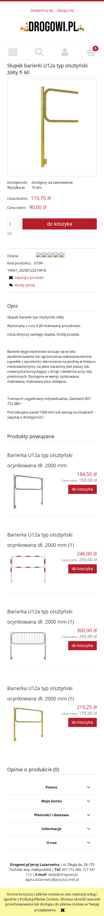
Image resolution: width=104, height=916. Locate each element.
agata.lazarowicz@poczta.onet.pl (52, 879)
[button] (13, 52)
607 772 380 (71, 869)
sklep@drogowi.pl (62, 874)
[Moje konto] (65, 52)
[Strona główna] (52, 26)
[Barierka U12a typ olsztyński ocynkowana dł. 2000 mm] (29, 491)
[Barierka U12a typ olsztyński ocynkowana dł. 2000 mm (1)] (29, 569)
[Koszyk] (91, 52)
